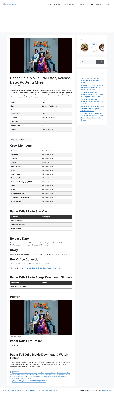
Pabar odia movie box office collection (27, 374)
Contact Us (13, 390)
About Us (6, 390)
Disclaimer (32, 390)
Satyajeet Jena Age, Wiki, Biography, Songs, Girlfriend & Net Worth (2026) (91, 102)
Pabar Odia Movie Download (47, 374)
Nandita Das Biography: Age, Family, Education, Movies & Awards (90, 80)
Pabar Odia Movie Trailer (50, 376)
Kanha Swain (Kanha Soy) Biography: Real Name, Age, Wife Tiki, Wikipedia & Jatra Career (91, 95)
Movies (107, 4)
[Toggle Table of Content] (28, 140)
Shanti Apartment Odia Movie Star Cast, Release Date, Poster (29, 382)
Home (49, 4)
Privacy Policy (41, 390)
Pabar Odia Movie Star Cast (35, 376)
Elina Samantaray (62, 373)
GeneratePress (106, 390)
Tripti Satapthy (62, 376)
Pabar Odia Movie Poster (63, 374)
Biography (57, 4)
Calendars (81, 4)
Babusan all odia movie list (19, 373)
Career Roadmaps (69, 4)
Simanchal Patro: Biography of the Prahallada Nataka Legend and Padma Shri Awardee (91, 87)
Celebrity (98, 4)
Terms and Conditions (52, 390)
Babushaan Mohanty (50, 373)
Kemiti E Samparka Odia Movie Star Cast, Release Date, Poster (40, 268)
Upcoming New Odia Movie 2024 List (20, 378)
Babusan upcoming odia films (35, 373)
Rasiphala (90, 4)
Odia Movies (15, 371)
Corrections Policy (22, 390)
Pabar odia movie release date (18, 376)
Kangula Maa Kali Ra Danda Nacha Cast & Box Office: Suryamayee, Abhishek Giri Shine (92, 109)
